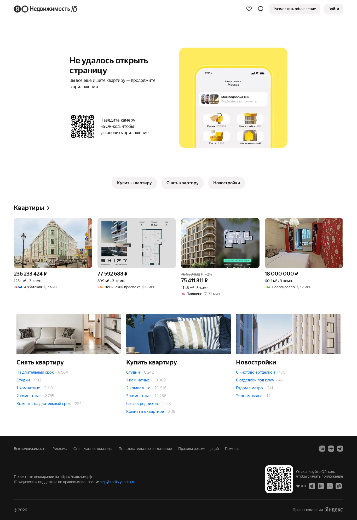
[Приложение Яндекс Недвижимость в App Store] (312, 486)
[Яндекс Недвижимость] (46, 9)
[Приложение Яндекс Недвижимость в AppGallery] (330, 486)
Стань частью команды (92, 449)
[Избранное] (249, 9)
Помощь (232, 449)
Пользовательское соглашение (145, 449)
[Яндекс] (334, 509)
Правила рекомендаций (198, 449)
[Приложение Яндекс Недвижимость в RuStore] (339, 486)
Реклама (60, 449)
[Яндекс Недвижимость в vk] (322, 448)
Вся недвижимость (30, 449)
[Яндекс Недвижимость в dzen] (331, 448)
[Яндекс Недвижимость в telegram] (340, 448)
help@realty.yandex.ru (117, 482)
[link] (333, 9)
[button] (260, 9)
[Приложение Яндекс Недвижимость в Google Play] (321, 486)
